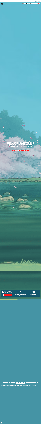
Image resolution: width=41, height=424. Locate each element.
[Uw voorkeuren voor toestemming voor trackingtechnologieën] (1, 422)
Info (26, 3)
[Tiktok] (39, 1)
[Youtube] (38, 1)
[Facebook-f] (35, 1)
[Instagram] (37, 1)
